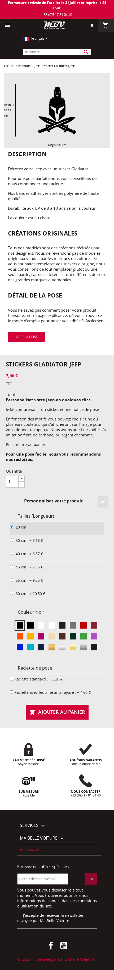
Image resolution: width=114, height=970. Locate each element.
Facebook (51, 945)
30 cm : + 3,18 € (29, 540)
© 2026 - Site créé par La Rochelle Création (56, 959)
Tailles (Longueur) (36, 516)
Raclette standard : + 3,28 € (38, 679)
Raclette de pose (35, 668)
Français (37, 38)
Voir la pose (27, 337)
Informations (31, 850)
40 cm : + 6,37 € (29, 553)
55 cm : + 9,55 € (29, 580)
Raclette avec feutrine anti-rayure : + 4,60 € (52, 692)
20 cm (21, 527)
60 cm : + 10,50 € (30, 593)
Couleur (31, 612)
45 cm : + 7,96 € (29, 566)
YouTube (63, 945)
